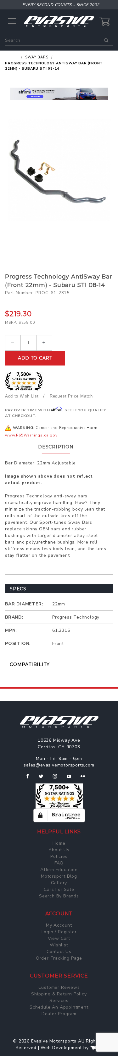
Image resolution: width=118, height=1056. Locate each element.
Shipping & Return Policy (59, 994)
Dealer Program (59, 1014)
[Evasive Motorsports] (59, 21)
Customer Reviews (59, 987)
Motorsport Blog (59, 876)
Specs (18, 589)
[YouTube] (72, 778)
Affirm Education (59, 870)
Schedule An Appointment (59, 1007)
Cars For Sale (59, 889)
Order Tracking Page (59, 958)
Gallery (59, 883)
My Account (59, 925)
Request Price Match (71, 396)
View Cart (59, 938)
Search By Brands (59, 896)
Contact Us (59, 952)
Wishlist (59, 945)
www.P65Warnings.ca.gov (31, 435)
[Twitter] (43, 778)
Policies (58, 856)
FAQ (59, 863)
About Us (58, 850)
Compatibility (29, 664)
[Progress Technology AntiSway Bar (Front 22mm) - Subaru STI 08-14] (59, 170)
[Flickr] (85, 778)
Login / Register (59, 932)
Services (58, 1001)
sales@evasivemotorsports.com (59, 765)
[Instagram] (58, 778)
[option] (59, 94)
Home (59, 843)
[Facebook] (30, 778)
